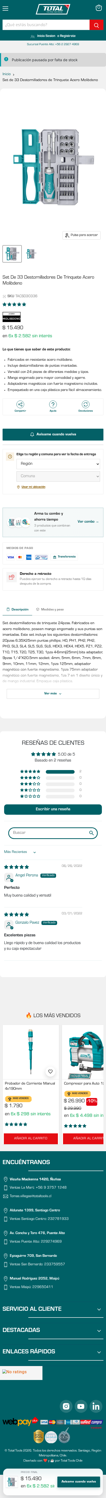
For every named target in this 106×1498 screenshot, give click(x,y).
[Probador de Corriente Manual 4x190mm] (31, 1052)
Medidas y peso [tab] (52, 609)
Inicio (7, 74)
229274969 (51, 1242)
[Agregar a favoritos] (50, 1072)
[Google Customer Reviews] (21, 1373)
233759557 (54, 1265)
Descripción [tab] (20, 609)
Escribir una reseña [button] (53, 809)
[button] (14, 305)
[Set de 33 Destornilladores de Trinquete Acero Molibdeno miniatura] (31, 254)
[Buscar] (96, 25)
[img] (16, 868)
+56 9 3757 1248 (51, 1188)
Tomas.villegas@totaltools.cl (30, 1196)
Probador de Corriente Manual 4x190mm (30, 1086)
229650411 (42, 1288)
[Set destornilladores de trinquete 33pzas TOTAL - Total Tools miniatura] (12, 254)
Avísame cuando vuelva (78, 1482)
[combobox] (46, 25)
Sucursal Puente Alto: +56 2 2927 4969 (53, 44)
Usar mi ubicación (33, 487)
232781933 (58, 1219)
